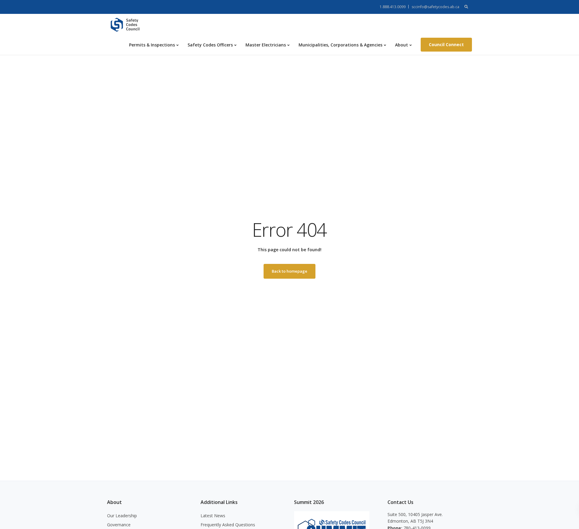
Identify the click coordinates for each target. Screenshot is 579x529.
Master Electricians (265, 45)
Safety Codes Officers (210, 45)
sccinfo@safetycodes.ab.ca (435, 6)
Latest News (213, 515)
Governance (119, 524)
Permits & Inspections (152, 45)
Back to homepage (289, 271)
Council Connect (446, 44)
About (401, 45)
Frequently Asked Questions (228, 524)
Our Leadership (122, 515)
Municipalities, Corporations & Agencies (340, 45)
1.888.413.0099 (393, 6)
